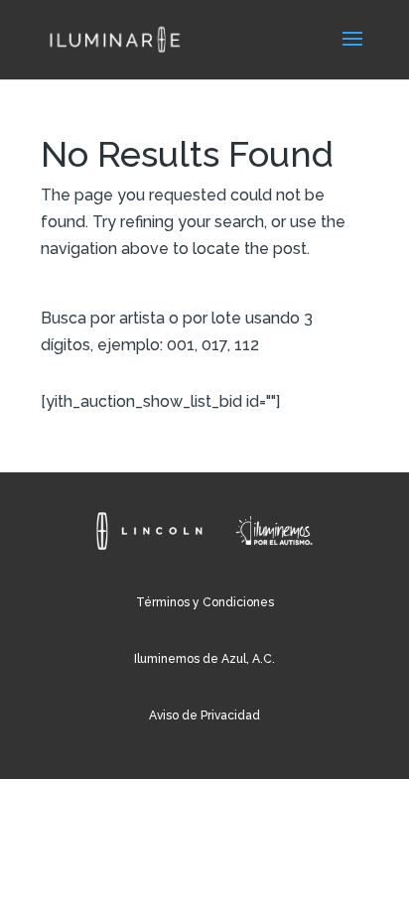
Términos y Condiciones (205, 602)
